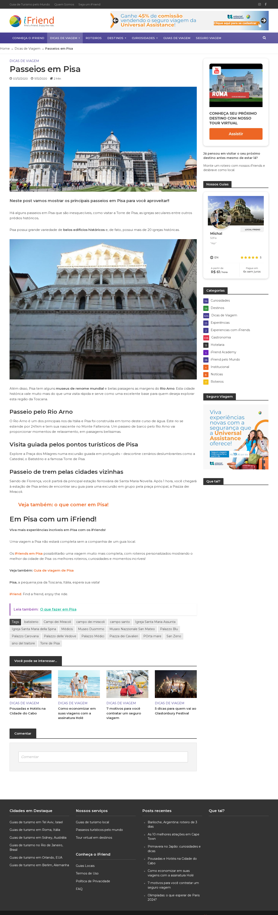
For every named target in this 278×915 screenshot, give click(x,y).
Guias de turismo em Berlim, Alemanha (39, 865)
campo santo (120, 622)
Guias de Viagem (176, 38)
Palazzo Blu (169, 629)
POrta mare (152, 636)
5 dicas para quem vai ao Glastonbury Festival (175, 710)
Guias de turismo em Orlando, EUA (36, 857)
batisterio (31, 622)
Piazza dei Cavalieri (123, 636)
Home (5, 49)
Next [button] (263, 20)
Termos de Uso (87, 873)
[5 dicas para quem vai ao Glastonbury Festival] (176, 684)
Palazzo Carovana (25, 636)
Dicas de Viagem (63, 38)
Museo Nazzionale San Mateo (132, 629)
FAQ (79, 889)
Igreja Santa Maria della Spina (34, 629)
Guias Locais (85, 866)
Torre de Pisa (50, 643)
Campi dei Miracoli (57, 622)
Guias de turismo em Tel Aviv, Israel (36, 822)
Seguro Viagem (208, 38)
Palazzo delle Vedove (60, 636)
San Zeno (174, 636)
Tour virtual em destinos (94, 838)
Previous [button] (115, 20)
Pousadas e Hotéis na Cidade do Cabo (28, 710)
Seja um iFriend (89, 4)
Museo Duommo (91, 629)
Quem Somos (64, 4)
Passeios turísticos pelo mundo (99, 830)
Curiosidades (143, 38)
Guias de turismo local (92, 822)
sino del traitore (23, 643)
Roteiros (94, 38)
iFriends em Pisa (29, 553)
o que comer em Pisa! (81, 505)
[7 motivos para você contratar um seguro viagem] (127, 684)
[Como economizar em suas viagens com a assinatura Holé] (79, 684)
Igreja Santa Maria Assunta (155, 622)
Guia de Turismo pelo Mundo (30, 4)
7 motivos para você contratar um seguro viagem (123, 713)
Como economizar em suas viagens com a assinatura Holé (77, 713)
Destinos (115, 38)
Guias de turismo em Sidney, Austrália (38, 838)
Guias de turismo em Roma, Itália (35, 830)
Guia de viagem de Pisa (54, 570)
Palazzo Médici (92, 636)
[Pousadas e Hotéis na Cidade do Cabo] (30, 684)
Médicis (67, 629)
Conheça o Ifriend (28, 38)
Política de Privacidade (93, 881)
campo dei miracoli (90, 622)
